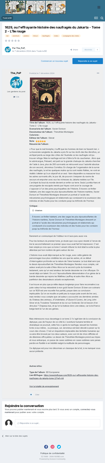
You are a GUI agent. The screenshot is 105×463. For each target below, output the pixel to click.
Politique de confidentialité (52, 453)
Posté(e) (41, 73)
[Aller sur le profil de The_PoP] (8, 50)
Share (75, 50)
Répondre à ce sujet (87, 61)
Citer (37, 394)
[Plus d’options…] (98, 73)
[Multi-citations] (31, 394)
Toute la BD (41, 51)
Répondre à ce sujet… (29, 423)
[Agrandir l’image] (45, 99)
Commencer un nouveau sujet (54, 61)
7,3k (17, 97)
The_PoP (20, 48)
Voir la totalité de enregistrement (44, 386)
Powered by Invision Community (52, 459)
